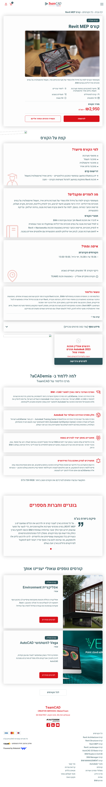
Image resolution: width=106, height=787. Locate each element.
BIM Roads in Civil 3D (94, 753)
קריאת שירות (70, 767)
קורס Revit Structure (94, 740)
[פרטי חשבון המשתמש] (5, 4)
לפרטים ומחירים (48, 619)
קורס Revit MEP (96, 744)
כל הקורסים (87, 12)
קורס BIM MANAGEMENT (92, 760)
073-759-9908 (28, 480)
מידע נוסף (82, 327)
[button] (102, 4)
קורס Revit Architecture (93, 737)
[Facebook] (48, 725)
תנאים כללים (70, 770)
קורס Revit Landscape (93, 747)
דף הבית (99, 12)
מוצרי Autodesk (96, 763)
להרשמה (81, 118)
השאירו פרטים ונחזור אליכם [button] (43, 118)
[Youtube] (57, 725)
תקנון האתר (70, 777)
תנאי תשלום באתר (68, 773)
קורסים (100, 767)
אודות (100, 777)
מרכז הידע (98, 773)
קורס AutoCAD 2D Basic (92, 750)
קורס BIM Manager (95, 757)
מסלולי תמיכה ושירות (94, 770)
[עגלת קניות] (10, 4)
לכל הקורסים (53, 692)
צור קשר (72, 763)
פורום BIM (98, 780)
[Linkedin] (53, 725)
